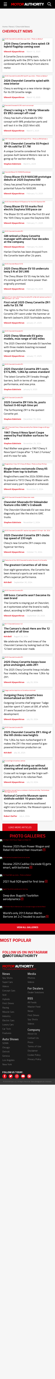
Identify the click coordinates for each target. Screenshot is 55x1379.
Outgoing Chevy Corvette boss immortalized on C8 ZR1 (23, 696)
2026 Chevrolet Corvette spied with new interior (26, 82)
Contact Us (33, 1038)
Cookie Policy (34, 1055)
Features (6, 1033)
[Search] (49, 4)
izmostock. (48, 1081)
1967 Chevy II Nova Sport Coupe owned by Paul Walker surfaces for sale (26, 435)
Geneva (6, 1056)
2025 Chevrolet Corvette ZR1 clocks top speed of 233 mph (26, 537)
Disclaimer (33, 1050)
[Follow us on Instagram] (17, 1076)
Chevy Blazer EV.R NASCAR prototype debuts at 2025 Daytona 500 (27, 178)
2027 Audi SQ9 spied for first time (24, 881)
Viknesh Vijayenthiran (14, 51)
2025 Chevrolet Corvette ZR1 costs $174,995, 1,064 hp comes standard (27, 370)
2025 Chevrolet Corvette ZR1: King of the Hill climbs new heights (27, 734)
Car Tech (6, 1029)
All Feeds (32, 1002)
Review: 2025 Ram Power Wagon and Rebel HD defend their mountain (26, 848)
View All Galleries (27, 927)
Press (30, 1042)
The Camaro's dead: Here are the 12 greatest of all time (27, 630)
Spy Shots (7, 978)
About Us (32, 1033)
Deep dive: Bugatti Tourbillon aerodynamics (20, 897)
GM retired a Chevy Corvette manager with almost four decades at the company (26, 238)
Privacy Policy (34, 1059)
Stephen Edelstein (12, 164)
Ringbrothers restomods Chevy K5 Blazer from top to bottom (26, 470)
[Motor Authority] (27, 4)
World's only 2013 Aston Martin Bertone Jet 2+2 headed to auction (24, 914)
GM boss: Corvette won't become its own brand (27, 597)
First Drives (8, 1003)
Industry (6, 1016)
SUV (4, 995)
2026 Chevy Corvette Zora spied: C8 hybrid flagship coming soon (26, 45)
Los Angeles (8, 1060)
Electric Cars (8, 1020)
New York (7, 1064)
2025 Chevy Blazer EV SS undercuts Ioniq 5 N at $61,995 (26, 270)
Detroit (6, 1051)
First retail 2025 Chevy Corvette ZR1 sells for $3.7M (27, 304)
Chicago (6, 1047)
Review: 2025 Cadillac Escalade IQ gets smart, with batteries (27, 865)
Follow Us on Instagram (25, 954)
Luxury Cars (8, 1024)
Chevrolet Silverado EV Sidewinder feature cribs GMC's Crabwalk (26, 503)
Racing (5, 1007)
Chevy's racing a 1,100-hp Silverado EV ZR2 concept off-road (26, 112)
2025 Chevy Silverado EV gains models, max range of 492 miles (24, 337)
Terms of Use (34, 1046)
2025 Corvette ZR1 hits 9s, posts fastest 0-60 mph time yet (25, 404)
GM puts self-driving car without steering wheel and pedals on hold (26, 767)
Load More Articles (20, 827)
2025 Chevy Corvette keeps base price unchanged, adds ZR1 (25, 663)
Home (5, 27)
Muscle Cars (8, 1012)
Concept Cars (8, 990)
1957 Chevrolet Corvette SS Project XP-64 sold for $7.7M (26, 145)
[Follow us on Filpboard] (29, 1076)
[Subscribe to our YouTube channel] (23, 1076)
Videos (5, 986)
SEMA (5, 1043)
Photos (31, 978)
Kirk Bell (8, 582)
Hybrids (6, 999)
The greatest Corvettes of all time (26, 564)
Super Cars (7, 982)
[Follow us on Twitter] (11, 1076)
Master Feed (34, 1006)
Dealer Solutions (36, 992)
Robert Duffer (10, 816)
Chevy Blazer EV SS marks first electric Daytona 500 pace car (23, 208)
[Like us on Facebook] (4, 1076)
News (11, 27)
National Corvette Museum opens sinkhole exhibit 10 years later (25, 797)
